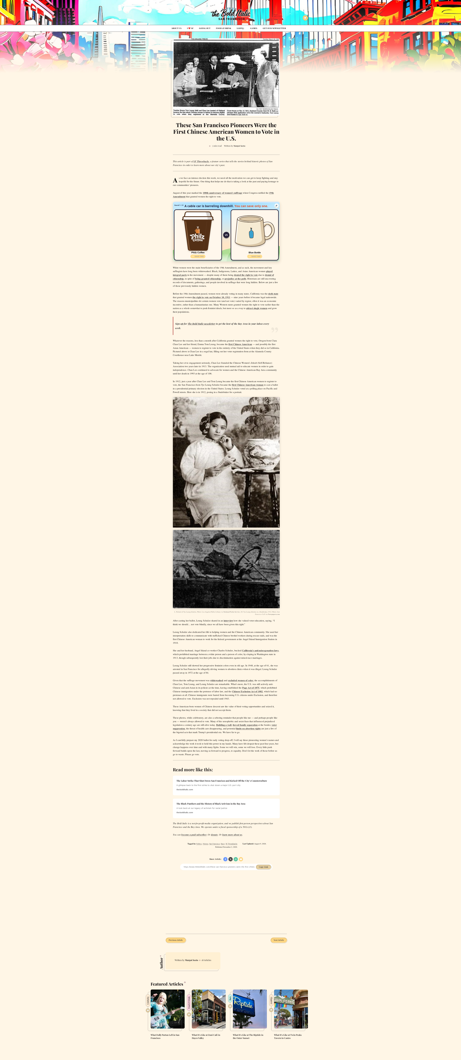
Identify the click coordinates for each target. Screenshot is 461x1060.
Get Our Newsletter (274, 28)
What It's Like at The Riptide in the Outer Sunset (248, 1036)
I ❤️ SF (190, 28)
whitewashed (216, 680)
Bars (230, 998)
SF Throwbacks (231, 844)
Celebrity (148, 1000)
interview (228, 620)
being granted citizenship (208, 278)
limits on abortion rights (248, 728)
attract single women (256, 308)
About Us (176, 28)
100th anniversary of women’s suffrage (222, 192)
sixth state (273, 293)
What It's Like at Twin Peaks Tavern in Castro (288, 1036)
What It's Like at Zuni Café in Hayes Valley (206, 1036)
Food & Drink (223, 28)
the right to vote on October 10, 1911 (211, 297)
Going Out (204, 28)
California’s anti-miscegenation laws (260, 650)
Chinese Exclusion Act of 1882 (247, 691)
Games (253, 28)
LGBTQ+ (241, 28)
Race (223, 844)
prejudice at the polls (235, 278)
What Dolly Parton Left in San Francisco (165, 1036)
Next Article (279, 940)
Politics (199, 844)
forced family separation (245, 725)
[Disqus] (226, 900)
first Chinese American (240, 344)
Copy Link (263, 867)
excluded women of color (240, 680)
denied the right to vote (246, 275)
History (205, 844)
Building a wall (224, 725)
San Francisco (214, 844)
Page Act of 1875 (250, 687)
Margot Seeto (191, 960)
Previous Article (176, 940)
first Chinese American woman (247, 384)
